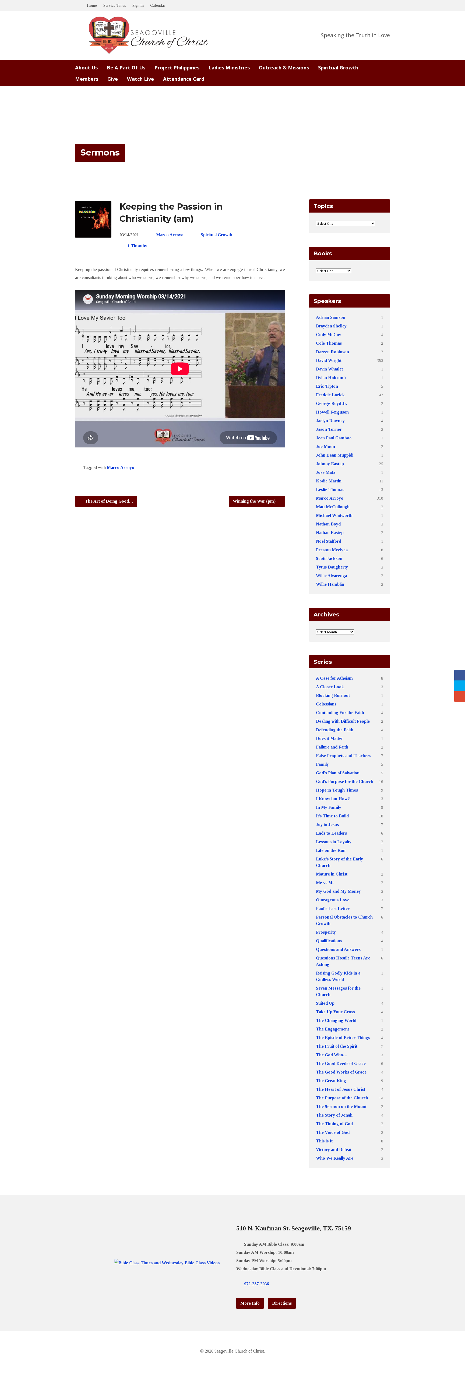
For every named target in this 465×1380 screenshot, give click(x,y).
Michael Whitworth (334, 515)
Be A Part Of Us (126, 67)
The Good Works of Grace (341, 1072)
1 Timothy (137, 245)
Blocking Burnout (333, 695)
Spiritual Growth (338, 67)
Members (86, 78)
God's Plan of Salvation (338, 773)
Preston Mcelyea (332, 550)
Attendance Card (183, 78)
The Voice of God (333, 1132)
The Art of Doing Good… (108, 501)
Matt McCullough (333, 506)
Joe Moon (325, 446)
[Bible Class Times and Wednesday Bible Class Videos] (167, 1263)
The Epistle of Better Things (343, 1037)
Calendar (157, 5)
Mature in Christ (331, 874)
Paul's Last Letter (333, 908)
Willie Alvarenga (331, 575)
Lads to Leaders (331, 833)
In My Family (328, 807)
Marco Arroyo (170, 234)
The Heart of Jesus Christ (340, 1089)
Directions (282, 1303)
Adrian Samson (330, 317)
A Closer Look (330, 686)
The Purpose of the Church (342, 1098)
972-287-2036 (256, 1284)
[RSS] (305, 1284)
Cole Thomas (329, 343)
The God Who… (331, 1055)
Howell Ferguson (332, 412)
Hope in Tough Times (337, 790)
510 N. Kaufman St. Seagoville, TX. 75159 (293, 1228)
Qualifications (329, 940)
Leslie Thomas (330, 489)
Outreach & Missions (284, 67)
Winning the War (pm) (255, 501)
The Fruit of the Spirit (336, 1046)
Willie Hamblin (330, 584)
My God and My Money (338, 891)
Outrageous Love (332, 900)
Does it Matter (329, 738)
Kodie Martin (328, 481)
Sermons (100, 152)
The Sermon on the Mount (341, 1106)
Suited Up (325, 1003)
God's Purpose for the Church (344, 781)
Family (322, 764)
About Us (86, 67)
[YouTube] (297, 1284)
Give (112, 78)
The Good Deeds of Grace (341, 1063)
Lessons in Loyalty (333, 841)
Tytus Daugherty (332, 567)
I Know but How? (333, 798)
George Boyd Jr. (331, 403)
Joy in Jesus (327, 824)
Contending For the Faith (340, 712)
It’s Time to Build (332, 816)
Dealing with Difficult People (343, 721)
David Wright (328, 360)
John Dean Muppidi (334, 455)
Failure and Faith (332, 747)
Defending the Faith (334, 730)
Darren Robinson (332, 352)
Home (92, 5)
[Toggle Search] (77, 5)
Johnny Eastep (330, 463)
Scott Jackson (329, 558)
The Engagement (332, 1029)
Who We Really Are (334, 1158)
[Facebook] (288, 1284)
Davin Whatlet (329, 369)
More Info (250, 1303)
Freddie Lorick (330, 395)
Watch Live (140, 78)
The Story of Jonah (334, 1115)
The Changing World (336, 1020)
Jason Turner (329, 429)
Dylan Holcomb (331, 377)
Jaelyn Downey (330, 420)
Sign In (138, 5)
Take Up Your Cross (335, 1012)
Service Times (114, 5)
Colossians (326, 704)
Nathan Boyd (328, 524)
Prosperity (326, 932)
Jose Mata (325, 472)
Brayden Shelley (331, 326)
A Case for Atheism (334, 678)
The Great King (331, 1080)
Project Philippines (176, 67)
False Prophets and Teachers (343, 755)
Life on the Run (331, 850)
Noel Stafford (328, 541)
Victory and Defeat (333, 1149)
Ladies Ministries (229, 67)
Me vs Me (325, 882)
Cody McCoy (328, 334)
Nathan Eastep (330, 532)
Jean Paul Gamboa (333, 438)
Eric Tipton (327, 386)
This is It (324, 1141)
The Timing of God (334, 1123)
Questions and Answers (338, 949)
